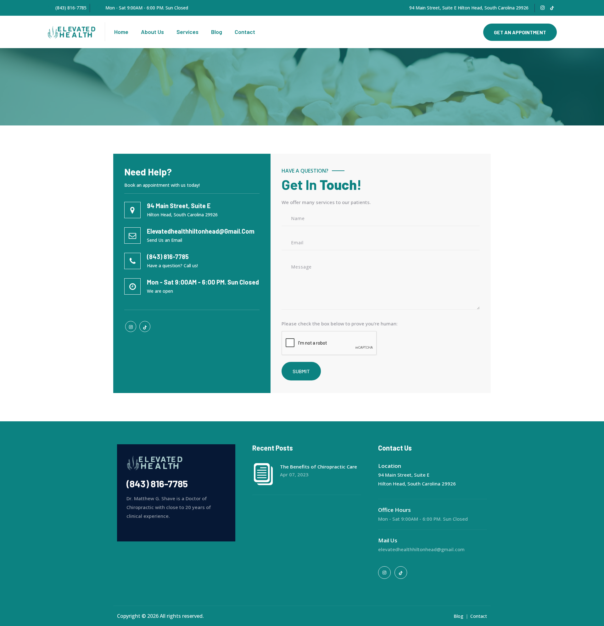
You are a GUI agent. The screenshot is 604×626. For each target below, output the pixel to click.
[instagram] (542, 7)
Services (187, 31)
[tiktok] (552, 7)
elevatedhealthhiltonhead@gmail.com (421, 549)
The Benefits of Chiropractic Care (318, 466)
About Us (152, 31)
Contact (245, 31)
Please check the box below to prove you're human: (340, 323)
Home (121, 31)
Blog (216, 31)
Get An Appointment (520, 32)
